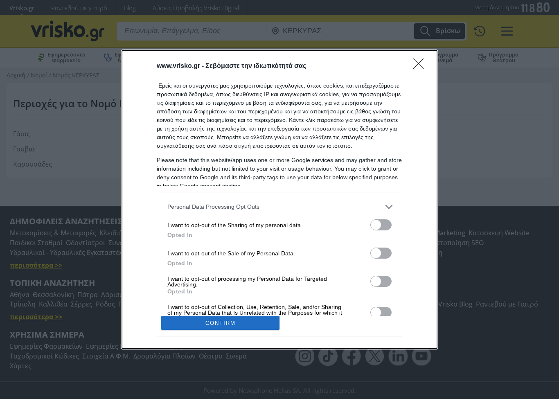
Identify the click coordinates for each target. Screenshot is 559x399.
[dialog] (279, 199)
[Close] (421, 66)
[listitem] (279, 207)
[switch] (381, 224)
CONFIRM (220, 323)
